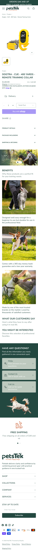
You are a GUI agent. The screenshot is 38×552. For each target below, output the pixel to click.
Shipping (4, 84)
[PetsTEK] (12, 8)
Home (3, 14)
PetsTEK (9, 540)
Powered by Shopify (18, 540)
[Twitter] (5, 124)
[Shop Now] (19, 3)
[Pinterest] (13, 124)
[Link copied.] (17, 124)
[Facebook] (9, 124)
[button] (28, 8)
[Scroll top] (35, 549)
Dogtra (9, 14)
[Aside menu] (4, 8)
